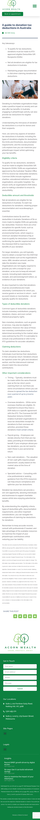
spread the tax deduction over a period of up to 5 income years (22, 394)
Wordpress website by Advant (20, 815)
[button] (34, 6)
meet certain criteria (24, 430)
